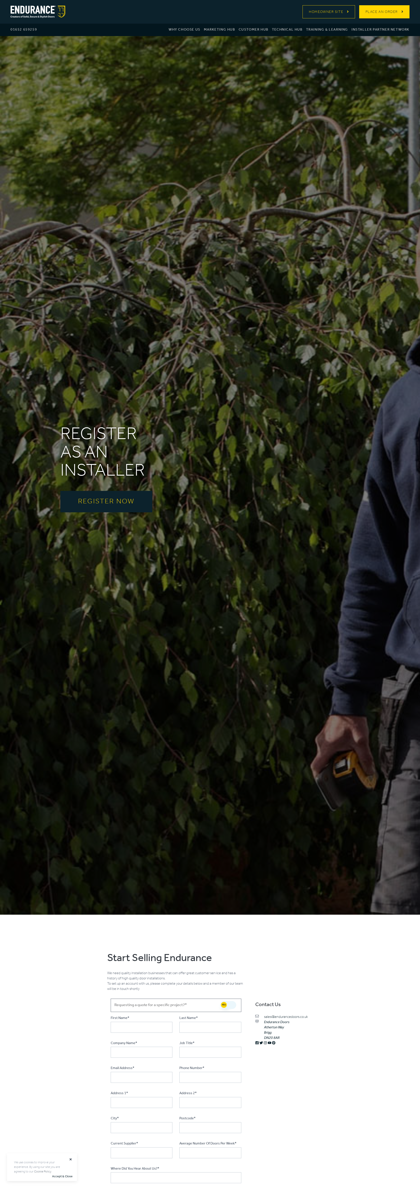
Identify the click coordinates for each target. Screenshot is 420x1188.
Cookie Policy (42, 1171)
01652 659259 (23, 29)
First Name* (120, 1018)
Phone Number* (191, 1068)
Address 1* (119, 1093)
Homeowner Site (326, 12)
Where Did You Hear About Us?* (135, 1169)
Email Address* (122, 1068)
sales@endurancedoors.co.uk (286, 1017)
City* (115, 1118)
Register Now (106, 501)
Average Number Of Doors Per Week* (207, 1143)
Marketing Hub (219, 29)
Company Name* (124, 1043)
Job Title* (186, 1043)
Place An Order (382, 12)
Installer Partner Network (381, 29)
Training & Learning (327, 29)
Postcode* (187, 1118)
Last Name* (188, 1018)
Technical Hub (287, 29)
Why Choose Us (184, 29)
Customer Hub (253, 29)
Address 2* (188, 1093)
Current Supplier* (124, 1143)
